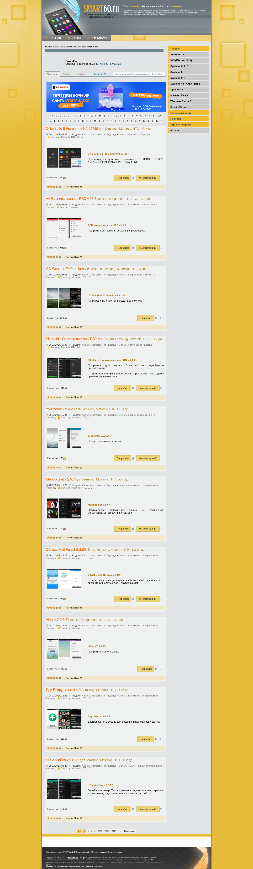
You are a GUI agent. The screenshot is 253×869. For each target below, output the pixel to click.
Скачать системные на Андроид (135, 345)
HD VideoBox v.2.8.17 (62, 760)
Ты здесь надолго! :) (144, 6)
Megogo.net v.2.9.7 (60, 479)
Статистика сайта (83, 852)
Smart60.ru (73, 858)
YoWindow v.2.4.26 (60, 409)
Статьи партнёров (114, 852)
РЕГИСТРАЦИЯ (68, 852)
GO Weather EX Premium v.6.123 (71, 269)
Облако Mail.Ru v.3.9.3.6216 (68, 549)
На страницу (129, 831)
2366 (107, 831)
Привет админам (99, 852)
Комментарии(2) (148, 177)
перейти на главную (110, 64)
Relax (76, 187)
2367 (114, 831)
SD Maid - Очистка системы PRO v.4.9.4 (77, 339)
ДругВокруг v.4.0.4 (60, 690)
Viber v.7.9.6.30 (57, 620)
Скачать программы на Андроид (99, 134)
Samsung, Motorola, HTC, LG (125, 129)
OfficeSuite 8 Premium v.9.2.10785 (72, 128)
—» (120, 831)
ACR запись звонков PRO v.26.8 (71, 199)
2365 (100, 831)
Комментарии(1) (148, 247)
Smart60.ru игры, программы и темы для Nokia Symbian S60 (71, 46)
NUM (159, 116)
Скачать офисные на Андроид (134, 134)
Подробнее (123, 177)
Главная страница (53, 852)
